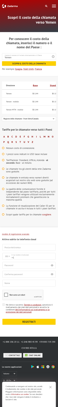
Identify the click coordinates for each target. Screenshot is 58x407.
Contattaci (14, 355)
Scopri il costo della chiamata (29, 63)
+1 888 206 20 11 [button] (11, 341)
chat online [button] (34, 355)
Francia (38, 69)
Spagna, (19, 69)
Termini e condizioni (32, 304)
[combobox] (7, 256)
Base (35, 85)
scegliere (46, 214)
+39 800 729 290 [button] (47, 341)
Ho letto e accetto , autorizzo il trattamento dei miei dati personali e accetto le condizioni (29, 308)
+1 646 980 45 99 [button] (29, 341)
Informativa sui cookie (20, 394)
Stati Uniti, (28, 69)
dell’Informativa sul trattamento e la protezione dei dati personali (28, 310)
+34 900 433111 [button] (29, 348)
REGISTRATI (29, 321)
